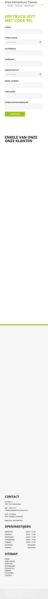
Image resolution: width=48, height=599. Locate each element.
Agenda (8, 571)
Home (7, 559)
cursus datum (11, 38)
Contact (8, 575)
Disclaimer (20, 597)
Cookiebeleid (9, 597)
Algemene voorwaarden (14, 520)
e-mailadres (10, 92)
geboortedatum (12, 70)
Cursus (8, 27)
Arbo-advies (10, 561)
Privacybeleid (10, 595)
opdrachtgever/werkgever (16, 102)
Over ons (9, 564)
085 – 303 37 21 (10, 508)
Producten (9, 568)
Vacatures (9, 573)
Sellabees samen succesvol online (21, 592)
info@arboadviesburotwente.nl (16, 510)
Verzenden (15, 114)
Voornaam (9, 59)
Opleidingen (10, 566)
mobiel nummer (12, 81)
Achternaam (10, 49)
